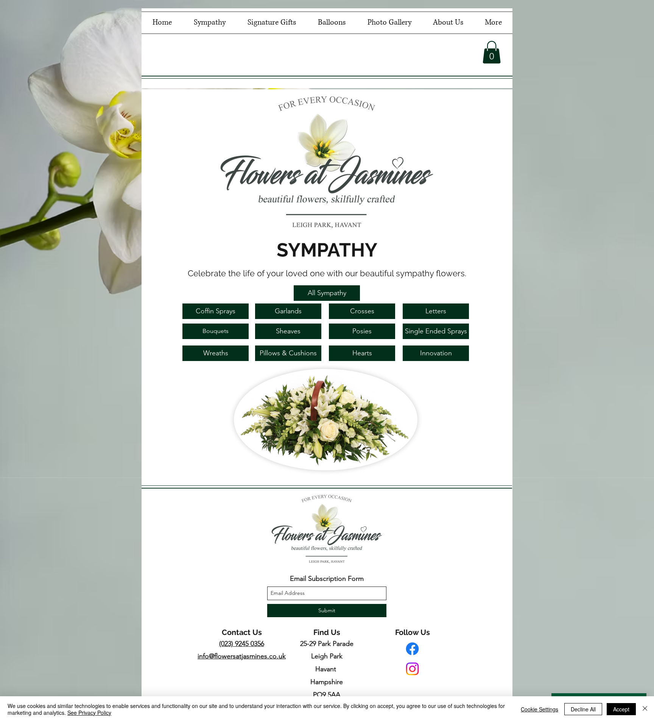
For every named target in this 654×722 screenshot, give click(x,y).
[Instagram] (412, 668)
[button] (491, 52)
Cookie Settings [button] (539, 709)
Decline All (583, 709)
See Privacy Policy (89, 712)
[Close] (644, 709)
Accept (621, 709)
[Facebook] (412, 648)
